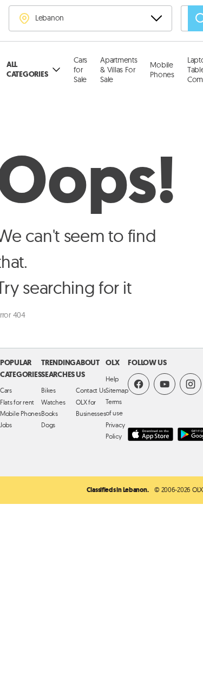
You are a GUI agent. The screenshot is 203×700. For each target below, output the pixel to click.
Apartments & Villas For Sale (118, 69)
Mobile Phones (162, 69)
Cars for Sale (80, 69)
